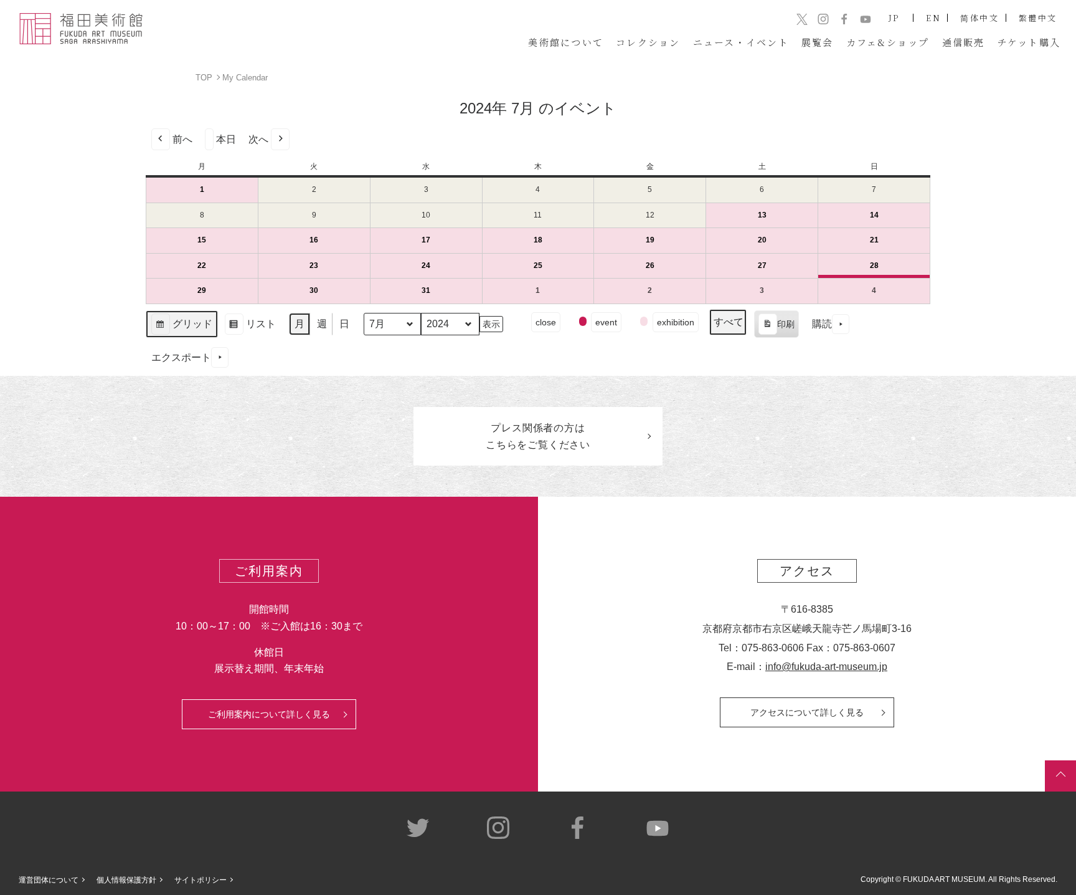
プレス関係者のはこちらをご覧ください (538, 436)
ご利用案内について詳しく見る (269, 714)
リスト (250, 328)
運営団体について (48, 880)
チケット (1029, 42)
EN (933, 18)
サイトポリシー (200, 880)
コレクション (648, 42)
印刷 (776, 328)
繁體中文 (1038, 18)
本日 (226, 139)
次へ (258, 139)
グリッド (181, 328)
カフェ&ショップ (888, 42)
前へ (182, 139)
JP (894, 18)
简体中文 (979, 18)
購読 (822, 323)
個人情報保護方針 (126, 880)
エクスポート (181, 357)
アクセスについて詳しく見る (807, 712)
